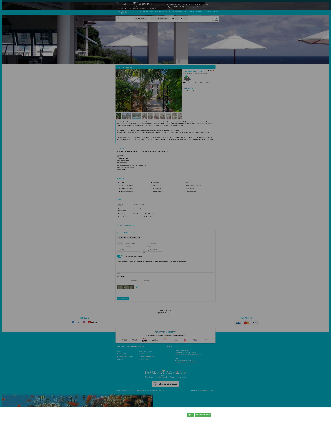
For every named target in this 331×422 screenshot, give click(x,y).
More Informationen (203, 415)
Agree (190, 415)
